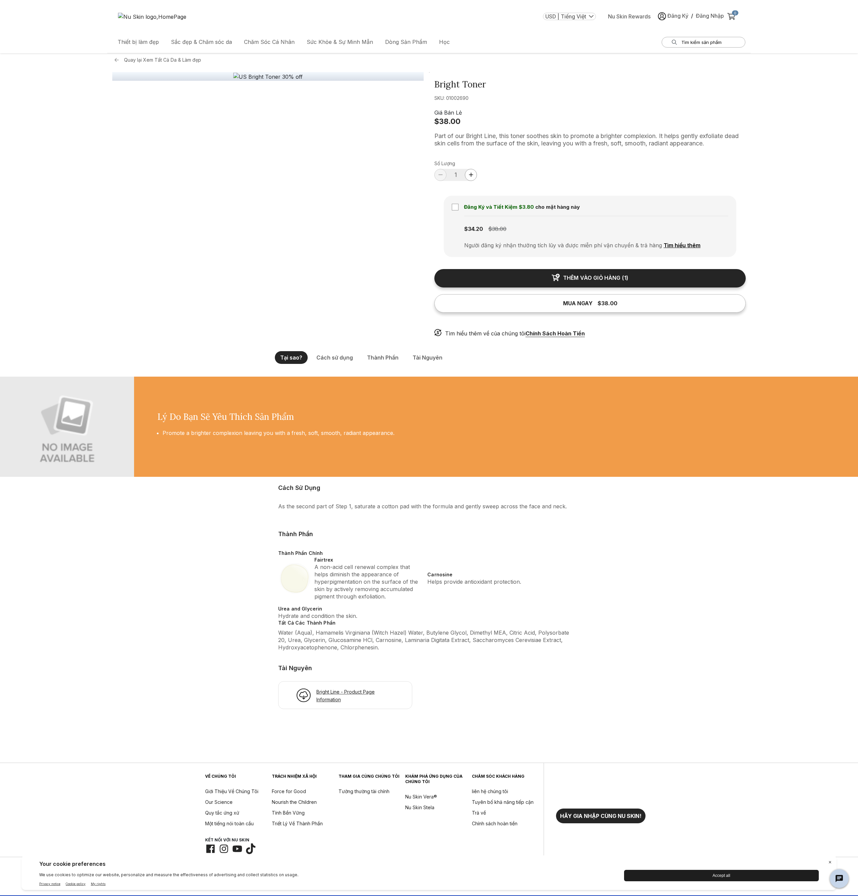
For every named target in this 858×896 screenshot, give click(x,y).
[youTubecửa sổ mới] (237, 848)
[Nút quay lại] (118, 60)
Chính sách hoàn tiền (494, 823)
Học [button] (444, 42)
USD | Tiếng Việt (565, 16)
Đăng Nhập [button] (710, 15)
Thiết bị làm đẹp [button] (138, 42)
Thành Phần (383, 357)
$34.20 (473, 229)
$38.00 (447, 121)
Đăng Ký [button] (677, 15)
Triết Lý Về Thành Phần (297, 823)
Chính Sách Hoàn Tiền (555, 333)
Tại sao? (291, 357)
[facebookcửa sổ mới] (210, 848)
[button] (601, 816)
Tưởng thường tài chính (364, 791)
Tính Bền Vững (288, 813)
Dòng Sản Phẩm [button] (406, 42)
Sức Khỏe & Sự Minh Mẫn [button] (340, 42)
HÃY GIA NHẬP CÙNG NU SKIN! (600, 816)
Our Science (219, 802)
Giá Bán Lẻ (448, 112)
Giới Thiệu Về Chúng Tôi (231, 791)
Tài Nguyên (427, 357)
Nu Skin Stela (419, 807)
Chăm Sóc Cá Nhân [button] (269, 42)
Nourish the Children (294, 802)
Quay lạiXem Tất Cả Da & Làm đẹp (162, 60)
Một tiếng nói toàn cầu (229, 823)
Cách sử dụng (334, 357)
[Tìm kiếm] (674, 42)
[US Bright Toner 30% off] (268, 77)
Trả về (479, 813)
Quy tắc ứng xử (222, 813)
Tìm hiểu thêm (682, 245)
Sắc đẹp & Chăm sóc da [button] (201, 42)
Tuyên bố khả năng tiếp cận (503, 802)
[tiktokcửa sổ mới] (250, 848)
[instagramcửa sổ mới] (224, 848)
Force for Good (289, 791)
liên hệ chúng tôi (490, 791)
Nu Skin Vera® (421, 796)
